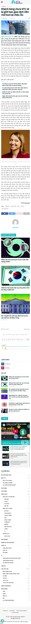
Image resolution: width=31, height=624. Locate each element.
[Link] (18, 339)
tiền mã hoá (5, 208)
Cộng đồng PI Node (8, 560)
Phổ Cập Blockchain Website (17, 616)
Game (4, 593)
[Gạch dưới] (6, 339)
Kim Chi (5, 18)
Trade (6, 529)
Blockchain (7, 513)
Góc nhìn (4, 491)
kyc (18, 206)
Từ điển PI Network (8, 562)
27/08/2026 (4, 263)
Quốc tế (5, 550)
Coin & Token (8, 515)
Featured (4, 488)
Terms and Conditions (21, 610)
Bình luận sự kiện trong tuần (11, 573)
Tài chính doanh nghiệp (9, 485)
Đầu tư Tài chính (7, 480)
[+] (22, 339)
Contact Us (5, 610)
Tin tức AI (5, 580)
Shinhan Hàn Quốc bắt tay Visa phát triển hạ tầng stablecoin (19, 383)
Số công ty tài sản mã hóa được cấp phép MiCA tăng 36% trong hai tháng (14, 84)
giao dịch (13, 206)
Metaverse (4, 539)
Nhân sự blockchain (7, 542)
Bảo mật (6, 499)
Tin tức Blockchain (8, 582)
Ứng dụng (4, 589)
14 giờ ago (11, 406)
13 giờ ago (11, 380)
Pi (1, 555)
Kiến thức (4, 494)
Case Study (7, 536)
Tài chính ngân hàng (8, 600)
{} (19, 339)
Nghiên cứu (6, 533)
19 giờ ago (11, 412)
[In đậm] (3, 339)
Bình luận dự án (7, 571)
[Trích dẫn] (14, 339)
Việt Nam (5, 552)
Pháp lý (3, 545)
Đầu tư (3, 478)
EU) (22, 58)
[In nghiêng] (5, 339)
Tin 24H (5, 578)
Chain (5, 501)
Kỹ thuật (6, 503)
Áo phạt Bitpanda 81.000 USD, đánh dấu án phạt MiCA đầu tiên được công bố (15, 88)
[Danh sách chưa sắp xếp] (12, 339)
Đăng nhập (27, 329)
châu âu (7, 206)
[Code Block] (16, 339)
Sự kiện (5, 576)
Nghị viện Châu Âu (7, 37)
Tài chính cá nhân (7, 482)
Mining (6, 524)
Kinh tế (5, 596)
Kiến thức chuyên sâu (9, 496)
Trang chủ (3, 6)
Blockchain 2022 (6, 475)
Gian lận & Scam (7, 548)
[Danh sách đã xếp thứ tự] (10, 339)
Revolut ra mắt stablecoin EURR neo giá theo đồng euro (19, 410)
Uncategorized (6, 586)
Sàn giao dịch (8, 526)
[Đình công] (8, 339)
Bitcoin (6, 511)
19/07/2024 (12, 18)
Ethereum (7, 522)
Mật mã (6, 506)
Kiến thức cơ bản (7, 508)
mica (22, 206)
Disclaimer (12, 610)
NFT (4, 598)
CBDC (4, 591)
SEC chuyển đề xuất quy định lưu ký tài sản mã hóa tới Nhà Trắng (14, 317)
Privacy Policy (15, 612)
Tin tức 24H (9, 6)
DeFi (5, 517)
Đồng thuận (7, 520)
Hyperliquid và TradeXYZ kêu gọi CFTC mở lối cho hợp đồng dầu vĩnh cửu (19, 397)
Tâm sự (3, 566)
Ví (4, 531)
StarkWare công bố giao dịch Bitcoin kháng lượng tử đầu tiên (19, 403)
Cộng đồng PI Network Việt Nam (11, 558)
